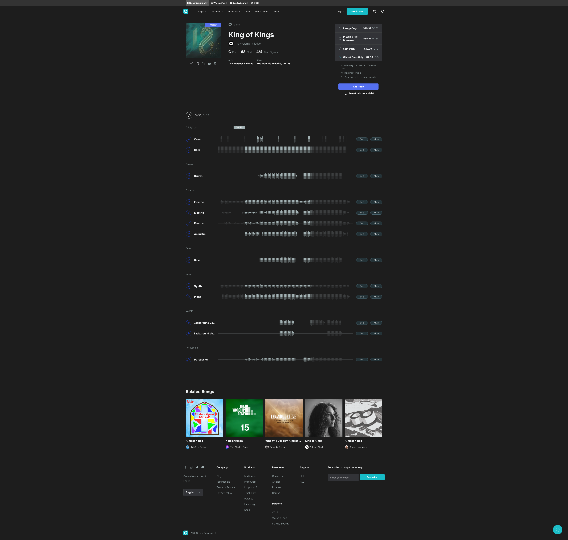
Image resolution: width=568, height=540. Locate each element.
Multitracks (250, 476)
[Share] (191, 63)
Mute (376, 139)
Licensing (249, 504)
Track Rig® (250, 492)
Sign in (341, 11)
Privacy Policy (224, 492)
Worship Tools (279, 517)
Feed (248, 11)
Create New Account (194, 476)
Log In (186, 480)
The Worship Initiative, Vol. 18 (273, 63)
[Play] (189, 115)
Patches (248, 498)
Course (276, 492)
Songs (201, 11)
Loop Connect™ (262, 11)
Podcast (276, 487)
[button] (203, 40)
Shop (247, 509)
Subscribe (372, 477)
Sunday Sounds (280, 523)
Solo (362, 139)
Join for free (357, 11)
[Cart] (374, 11)
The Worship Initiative (240, 63)
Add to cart (358, 86)
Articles (276, 481)
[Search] (383, 11)
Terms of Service (226, 487)
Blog (219, 476)
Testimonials (223, 481)
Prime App (250, 481)
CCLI (275, 512)
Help (276, 11)
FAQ (302, 481)
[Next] (380, 418)
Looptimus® (250, 487)
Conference (278, 476)
